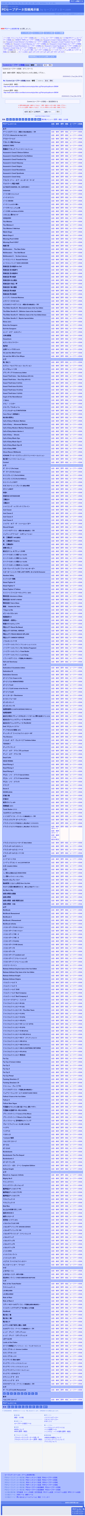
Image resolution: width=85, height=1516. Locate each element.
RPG (54, 3)
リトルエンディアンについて (54, 1439)
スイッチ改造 (28, 1492)
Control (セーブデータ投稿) (14, 65)
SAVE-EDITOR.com (71, 1503)
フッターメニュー (79, 1513)
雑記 (39, 1497)
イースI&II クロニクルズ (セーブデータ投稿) (18, 38)
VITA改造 (20, 1492)
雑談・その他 (19, 1417)
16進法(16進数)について (52, 1437)
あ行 (30, 52)
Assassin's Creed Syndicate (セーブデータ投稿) (61, 46)
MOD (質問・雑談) (20, 1431)
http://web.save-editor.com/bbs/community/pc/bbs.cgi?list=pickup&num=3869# (31, 92)
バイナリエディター (51, 1417)
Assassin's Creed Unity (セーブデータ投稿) (18, 48)
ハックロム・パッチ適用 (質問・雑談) (57, 1431)
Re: (4, 81)
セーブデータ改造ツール (22, 1423)
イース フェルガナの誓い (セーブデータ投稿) (32, 50)
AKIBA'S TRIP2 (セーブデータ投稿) (27, 40)
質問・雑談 (64, 132)
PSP (24, 3)
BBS (8, 3)
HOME (4, 3)
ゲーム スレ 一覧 (78, 1509)
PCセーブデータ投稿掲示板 (20, 9)
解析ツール (29, 1495)
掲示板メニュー (47, 119)
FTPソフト (48, 1421)
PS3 (14, 3)
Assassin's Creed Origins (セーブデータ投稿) (65, 44)
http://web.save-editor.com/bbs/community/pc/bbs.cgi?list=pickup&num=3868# (31, 86)
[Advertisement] (42, 22)
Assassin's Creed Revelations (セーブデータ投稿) (23, 46)
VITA (28, 3)
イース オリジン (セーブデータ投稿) (49, 48)
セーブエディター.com (57, 9)
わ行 (62, 52)
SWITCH (36, 3)
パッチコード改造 (33, 1477)
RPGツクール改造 (74, 1492)
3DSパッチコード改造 (33, 1482)
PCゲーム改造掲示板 (12, 29)
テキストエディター (51, 1419)
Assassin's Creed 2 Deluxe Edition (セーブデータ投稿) (62, 40)
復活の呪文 (55, 839)
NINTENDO (43, 3)
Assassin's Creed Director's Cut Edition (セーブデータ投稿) (27, 42)
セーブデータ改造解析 (35, 1490)
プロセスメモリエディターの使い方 (26, 1437)
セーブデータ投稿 (76, 132)
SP (51, 3)
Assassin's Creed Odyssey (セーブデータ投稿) (30, 44)
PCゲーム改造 (48, 1492)
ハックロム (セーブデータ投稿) (48, 38)
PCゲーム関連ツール (77, 1)
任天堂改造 (38, 1492)
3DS (31, 3)
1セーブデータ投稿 (52, 1487)
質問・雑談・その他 (61, 119)
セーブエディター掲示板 (15, 1477)
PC (48, 3)
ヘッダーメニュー (79, 1511)
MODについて (19, 1429)
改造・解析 (55, 132)
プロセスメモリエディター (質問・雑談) (28, 1439)
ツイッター (46, 1497)
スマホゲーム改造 (60, 1492)
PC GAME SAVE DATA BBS (10, 6)
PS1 (21, 3)
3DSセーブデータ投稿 (50, 1482)
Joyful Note (38, 116)
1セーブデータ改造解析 (35, 1487)
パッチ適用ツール (50, 1429)
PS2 (18, 3)
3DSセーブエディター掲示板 (15, 1482)
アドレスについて (50, 1441)
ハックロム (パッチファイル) (54, 1427)
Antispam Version (45, 116)
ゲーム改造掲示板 (28, 1475)
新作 (39, 119)
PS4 (11, 3)
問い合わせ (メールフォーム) (27, 1497)
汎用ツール (20, 1495)
